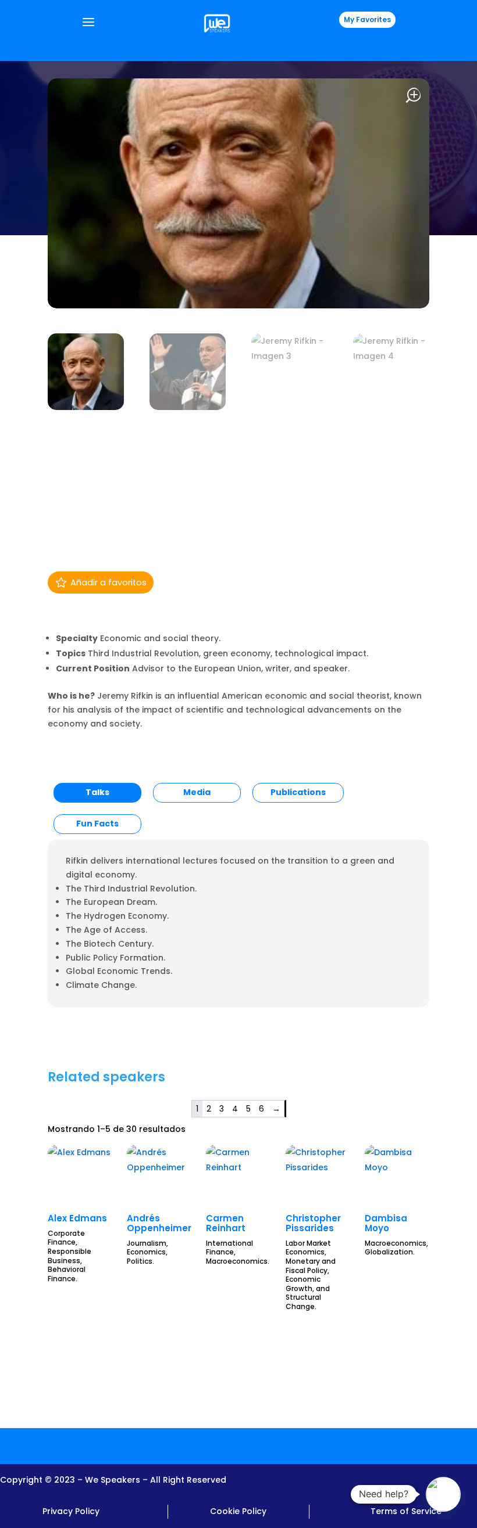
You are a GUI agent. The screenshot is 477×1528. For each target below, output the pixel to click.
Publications (298, 792)
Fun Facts (97, 823)
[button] (443, 1494)
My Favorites (367, 19)
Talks (97, 792)
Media (197, 792)
